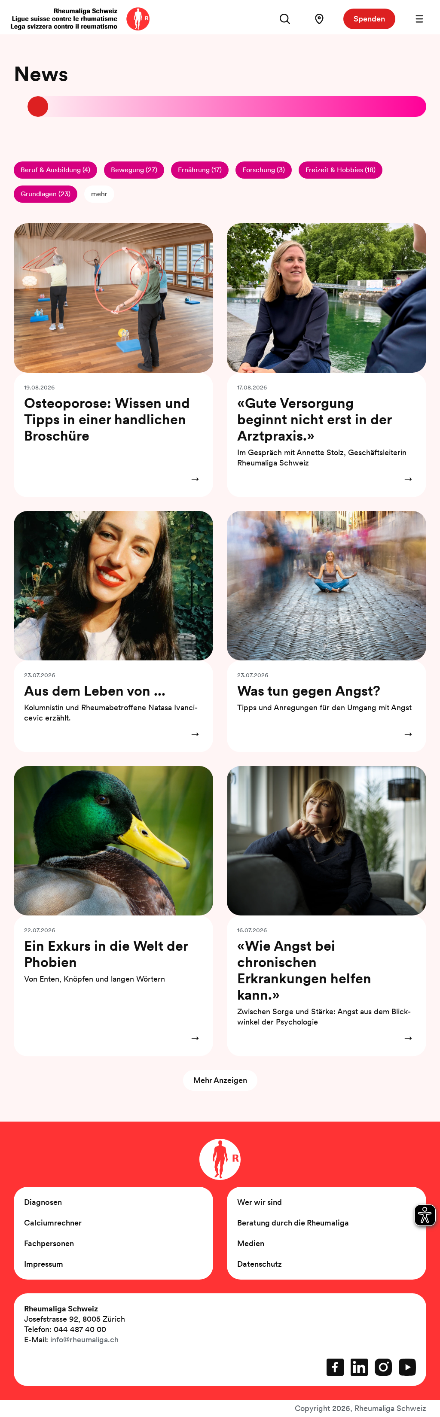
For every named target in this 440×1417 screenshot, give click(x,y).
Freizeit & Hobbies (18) (341, 170)
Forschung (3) (263, 170)
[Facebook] (335, 1367)
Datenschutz (259, 1263)
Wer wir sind (259, 1202)
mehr (99, 194)
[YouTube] (407, 1367)
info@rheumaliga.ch (84, 1339)
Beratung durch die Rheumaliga (293, 1222)
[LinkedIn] (359, 1367)
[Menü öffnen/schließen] (419, 19)
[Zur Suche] (285, 19)
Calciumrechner (53, 1222)
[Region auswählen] (319, 19)
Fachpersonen (49, 1243)
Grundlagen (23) (45, 194)
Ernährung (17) (200, 170)
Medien (250, 1243)
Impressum (43, 1263)
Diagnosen (43, 1202)
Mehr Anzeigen (220, 1080)
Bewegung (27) (134, 170)
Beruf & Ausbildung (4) (55, 170)
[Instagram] (383, 1367)
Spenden (369, 18)
